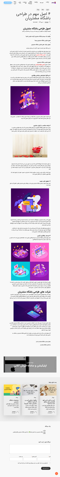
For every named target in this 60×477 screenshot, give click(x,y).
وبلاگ (38, 9)
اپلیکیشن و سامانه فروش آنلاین (30, 364)
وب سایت (21, 456)
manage (46, 22)
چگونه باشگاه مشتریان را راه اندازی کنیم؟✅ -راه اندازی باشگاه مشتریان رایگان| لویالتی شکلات (29, 432)
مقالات (43, 9)
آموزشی (47, 9)
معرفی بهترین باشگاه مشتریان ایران (43, 341)
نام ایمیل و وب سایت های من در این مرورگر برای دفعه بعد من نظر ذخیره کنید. (33, 463)
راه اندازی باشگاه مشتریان (45, 345)
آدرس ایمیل (34, 456)
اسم (49, 456)
